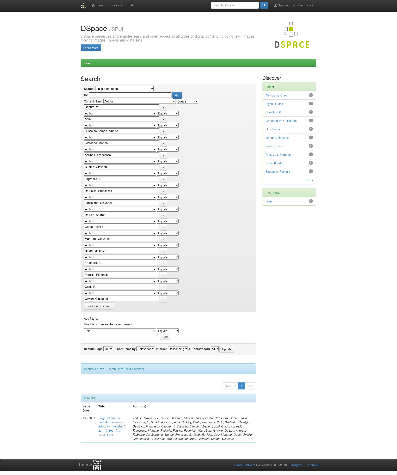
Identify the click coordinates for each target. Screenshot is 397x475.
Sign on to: (285, 5)
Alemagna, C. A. (276, 95)
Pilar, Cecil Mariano (278, 154)
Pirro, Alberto (274, 163)
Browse (115, 5)
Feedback (311, 465)
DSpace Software (244, 465)
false (268, 201)
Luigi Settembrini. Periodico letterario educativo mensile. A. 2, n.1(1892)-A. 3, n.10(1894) (112, 426)
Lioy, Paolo (272, 129)
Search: (89, 89)
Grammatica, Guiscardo (281, 121)
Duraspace (295, 465)
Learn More (91, 48)
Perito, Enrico (274, 146)
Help (131, 5)
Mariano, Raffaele (277, 138)
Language (304, 5)
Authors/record (199, 349)
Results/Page (93, 349)
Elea (87, 63)
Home (99, 5)
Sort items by (126, 349)
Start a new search (99, 306)
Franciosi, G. (273, 112)
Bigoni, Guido (274, 104)
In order (161, 349)
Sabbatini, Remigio (277, 171)
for (86, 95)
